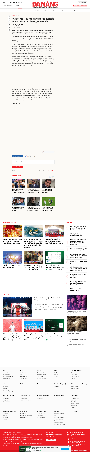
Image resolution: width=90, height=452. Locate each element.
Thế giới (53, 10)
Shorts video (74, 411)
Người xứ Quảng (75, 388)
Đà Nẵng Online (73, 438)
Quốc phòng (5, 400)
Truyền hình (74, 395)
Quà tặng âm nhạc (58, 420)
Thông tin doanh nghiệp (43, 395)
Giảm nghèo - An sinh (24, 376)
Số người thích (51, 170)
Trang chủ (14, 15)
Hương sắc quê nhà (58, 419)
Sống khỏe (5, 388)
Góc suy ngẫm (40, 415)
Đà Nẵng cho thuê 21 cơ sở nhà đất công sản (11, 266)
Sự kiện (56, 376)
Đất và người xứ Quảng (59, 413)
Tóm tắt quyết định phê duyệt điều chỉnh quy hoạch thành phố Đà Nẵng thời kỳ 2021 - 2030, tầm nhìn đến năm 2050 (33, 243)
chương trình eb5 (75, 339)
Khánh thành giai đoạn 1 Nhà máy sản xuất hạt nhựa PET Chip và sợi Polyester (78, 283)
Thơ (72, 372)
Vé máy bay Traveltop (72, 341)
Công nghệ (56, 386)
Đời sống (44, 10)
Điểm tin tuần (74, 405)
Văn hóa (73, 380)
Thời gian (45, 170)
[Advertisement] (33, 77)
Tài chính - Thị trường (41, 378)
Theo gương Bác (6, 374)
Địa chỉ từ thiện (6, 390)
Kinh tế (19, 10)
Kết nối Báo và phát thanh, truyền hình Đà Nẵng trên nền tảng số (76, 434)
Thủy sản (5, 415)
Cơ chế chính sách (24, 417)
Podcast (56, 411)
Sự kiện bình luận (41, 411)
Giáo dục (28, 10)
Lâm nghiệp (5, 417)
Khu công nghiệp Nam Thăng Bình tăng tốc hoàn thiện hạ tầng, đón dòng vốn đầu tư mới (78, 228)
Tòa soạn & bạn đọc (25, 395)
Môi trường (5, 386)
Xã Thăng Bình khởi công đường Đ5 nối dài (77, 289)
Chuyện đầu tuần (41, 413)
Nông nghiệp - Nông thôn (9, 411)
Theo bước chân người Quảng (72, 10)
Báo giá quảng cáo (51, 439)
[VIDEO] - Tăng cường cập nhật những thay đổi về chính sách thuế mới (33, 267)
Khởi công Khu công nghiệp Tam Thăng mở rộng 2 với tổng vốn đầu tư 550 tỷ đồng (78, 255)
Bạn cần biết (40, 398)
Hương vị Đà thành (75, 403)
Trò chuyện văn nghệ (58, 422)
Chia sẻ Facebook (18, 156)
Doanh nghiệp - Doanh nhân (26, 415)
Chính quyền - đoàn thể (8, 376)
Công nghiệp (40, 376)
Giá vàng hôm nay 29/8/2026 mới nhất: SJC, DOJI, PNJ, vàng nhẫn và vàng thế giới (12, 241)
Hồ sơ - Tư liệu (74, 386)
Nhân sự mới (5, 380)
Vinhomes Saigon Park (72, 344)
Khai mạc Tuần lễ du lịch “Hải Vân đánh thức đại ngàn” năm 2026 (48, 299)
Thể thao (48, 10)
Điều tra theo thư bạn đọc (25, 400)
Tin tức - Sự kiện (75, 398)
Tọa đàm (73, 407)
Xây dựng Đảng (6, 372)
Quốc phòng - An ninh (8, 395)
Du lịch (23, 10)
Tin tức (55, 415)
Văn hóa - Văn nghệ (34, 10)
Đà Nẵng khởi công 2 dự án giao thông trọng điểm (77, 234)
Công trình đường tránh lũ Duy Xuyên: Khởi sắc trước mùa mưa (78, 249)
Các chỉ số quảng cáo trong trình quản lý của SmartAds (54, 266)
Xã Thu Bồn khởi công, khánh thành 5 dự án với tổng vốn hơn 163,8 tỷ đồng (54, 241)
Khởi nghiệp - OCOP (41, 374)
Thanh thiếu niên (23, 378)
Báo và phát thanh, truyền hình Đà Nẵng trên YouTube (77, 445)
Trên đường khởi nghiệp (59, 424)
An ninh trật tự (6, 398)
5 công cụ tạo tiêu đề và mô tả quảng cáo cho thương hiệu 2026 (54, 336)
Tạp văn (73, 378)
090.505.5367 (77, 5)
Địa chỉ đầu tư (23, 413)
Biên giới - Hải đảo (7, 401)
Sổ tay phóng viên (41, 417)
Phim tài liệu (74, 401)
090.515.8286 (84, 5)
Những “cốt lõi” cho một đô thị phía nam (78, 262)
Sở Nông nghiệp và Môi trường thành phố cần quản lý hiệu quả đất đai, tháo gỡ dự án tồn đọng (12, 337)
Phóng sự (73, 400)
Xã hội (16, 10)
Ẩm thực (56, 372)
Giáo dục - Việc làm (24, 372)
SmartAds (38, 450)
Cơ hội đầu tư (23, 411)
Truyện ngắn (74, 374)
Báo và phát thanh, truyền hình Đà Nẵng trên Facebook (77, 442)
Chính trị (12, 10)
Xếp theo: (41, 170)
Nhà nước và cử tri (7, 378)
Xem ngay (65, 448)
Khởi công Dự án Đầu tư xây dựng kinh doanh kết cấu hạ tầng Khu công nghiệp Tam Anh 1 (33, 337)
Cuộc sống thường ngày (8, 391)
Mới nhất (17, 5)
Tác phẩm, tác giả (75, 376)
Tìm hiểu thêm (59, 269)
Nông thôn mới (6, 419)
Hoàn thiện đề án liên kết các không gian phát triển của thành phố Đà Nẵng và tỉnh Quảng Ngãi (78, 242)
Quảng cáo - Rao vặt (59, 395)
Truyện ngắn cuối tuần (59, 417)
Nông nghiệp (5, 413)
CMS (76, 450)
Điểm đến (56, 374)
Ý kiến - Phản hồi (23, 398)
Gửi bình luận (17, 166)
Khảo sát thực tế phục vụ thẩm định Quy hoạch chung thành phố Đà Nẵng (78, 276)
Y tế (40, 10)
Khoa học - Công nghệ (60, 10)
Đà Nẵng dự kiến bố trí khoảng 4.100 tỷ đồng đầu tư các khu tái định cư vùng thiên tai (78, 268)
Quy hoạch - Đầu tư (41, 372)
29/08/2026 (7, 5)
